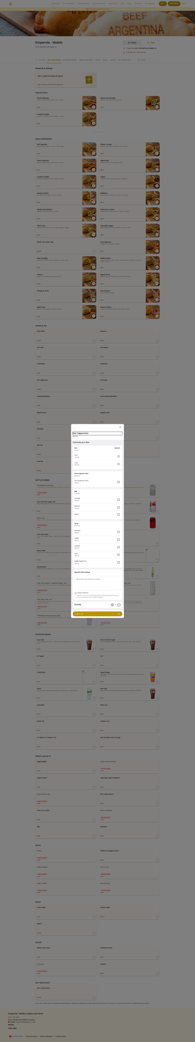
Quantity (77, 604)
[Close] (120, 427)
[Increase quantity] (119, 604)
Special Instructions (82, 572)
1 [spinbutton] (115, 605)
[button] (97, 613)
